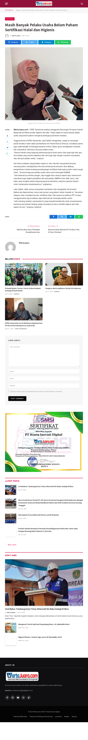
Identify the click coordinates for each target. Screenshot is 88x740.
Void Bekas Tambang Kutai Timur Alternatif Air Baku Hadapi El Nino (45, 486)
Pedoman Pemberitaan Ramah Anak (41, 717)
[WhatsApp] (7, 153)
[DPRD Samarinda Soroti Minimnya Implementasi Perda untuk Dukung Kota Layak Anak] (24, 309)
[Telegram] (7, 147)
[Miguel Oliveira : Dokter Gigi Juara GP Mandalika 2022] (10, 640)
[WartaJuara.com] (44, 3)
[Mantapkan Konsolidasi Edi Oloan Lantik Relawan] (10, 518)
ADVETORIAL (10, 19)
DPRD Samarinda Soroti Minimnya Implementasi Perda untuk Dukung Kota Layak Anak (23, 324)
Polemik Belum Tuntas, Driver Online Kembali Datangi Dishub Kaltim (23, 289)
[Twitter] (7, 141)
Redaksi (66, 717)
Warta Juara (16, 36)
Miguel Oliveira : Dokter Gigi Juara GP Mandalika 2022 (40, 637)
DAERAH (16, 294)
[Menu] (6, 3)
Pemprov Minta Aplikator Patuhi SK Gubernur (63, 288)
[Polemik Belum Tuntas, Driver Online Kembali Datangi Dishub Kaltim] (24, 274)
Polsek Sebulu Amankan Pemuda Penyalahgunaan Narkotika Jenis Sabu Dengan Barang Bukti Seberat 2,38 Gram (48, 529)
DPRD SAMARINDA (21, 329)
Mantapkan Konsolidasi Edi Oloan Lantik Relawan (38, 515)
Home (18, 10)
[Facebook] (7, 136)
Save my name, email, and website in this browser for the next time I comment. (36, 391)
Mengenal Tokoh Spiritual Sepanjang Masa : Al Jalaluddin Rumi (43, 624)
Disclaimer (58, 717)
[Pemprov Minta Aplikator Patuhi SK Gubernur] (64, 274)
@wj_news (12, 544)
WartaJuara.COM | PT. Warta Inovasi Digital (46, 712)
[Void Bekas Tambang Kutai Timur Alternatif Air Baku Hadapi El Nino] (10, 490)
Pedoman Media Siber (20, 717)
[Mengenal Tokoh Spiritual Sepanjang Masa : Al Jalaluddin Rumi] (10, 628)
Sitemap (74, 717)
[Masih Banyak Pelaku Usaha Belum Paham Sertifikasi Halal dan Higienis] (44, 120)
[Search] (82, 3)
